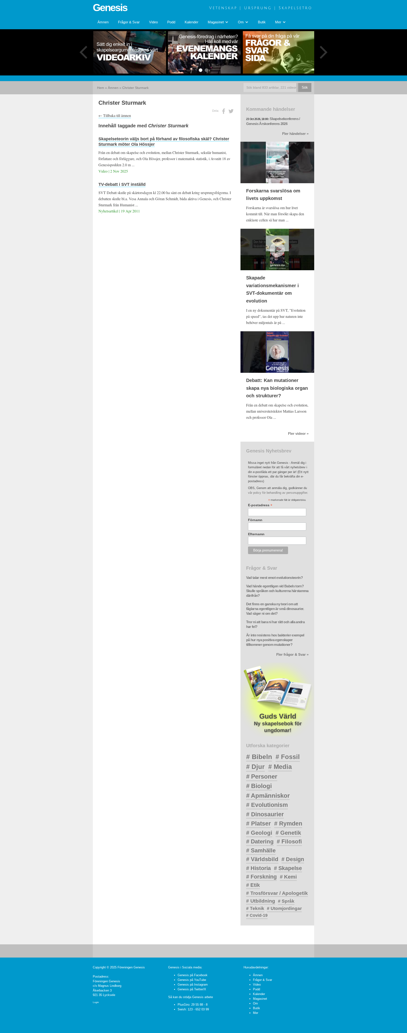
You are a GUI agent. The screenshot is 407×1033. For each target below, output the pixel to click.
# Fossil (288, 756)
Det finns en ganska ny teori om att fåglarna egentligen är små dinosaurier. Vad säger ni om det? (275, 608)
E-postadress (260, 505)
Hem (100, 88)
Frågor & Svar (129, 22)
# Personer (261, 776)
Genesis (110, 7)
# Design (292, 859)
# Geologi (259, 833)
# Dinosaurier (265, 814)
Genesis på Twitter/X (192, 989)
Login (96, 1002)
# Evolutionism (267, 804)
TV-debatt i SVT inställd (122, 184)
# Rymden (288, 823)
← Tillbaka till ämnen (114, 115)
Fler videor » (298, 434)
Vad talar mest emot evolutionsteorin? (274, 578)
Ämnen (103, 22)
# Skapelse (288, 868)
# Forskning (261, 877)
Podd (171, 22)
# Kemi (288, 877)
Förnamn (255, 520)
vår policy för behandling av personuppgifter (277, 492)
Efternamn (256, 534)
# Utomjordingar (284, 908)
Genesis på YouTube (192, 980)
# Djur (255, 766)
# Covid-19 (257, 915)
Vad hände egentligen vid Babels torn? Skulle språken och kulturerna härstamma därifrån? (277, 590)
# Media (280, 766)
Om (255, 1003)
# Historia (258, 868)
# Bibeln (259, 756)
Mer (255, 1013)
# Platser (258, 823)
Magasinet (260, 998)
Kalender (191, 22)
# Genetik (288, 833)
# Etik (253, 885)
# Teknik (255, 908)
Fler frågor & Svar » (292, 654)
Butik (262, 22)
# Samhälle (261, 850)
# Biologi (259, 786)
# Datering (260, 841)
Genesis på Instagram (193, 984)
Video (153, 22)
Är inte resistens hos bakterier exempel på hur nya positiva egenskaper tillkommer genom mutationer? (275, 640)
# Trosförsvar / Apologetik (277, 893)
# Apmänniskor (268, 795)
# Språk (286, 901)
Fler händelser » (295, 134)
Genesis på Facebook (193, 975)
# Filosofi (289, 841)
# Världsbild (262, 859)
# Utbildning (260, 901)
